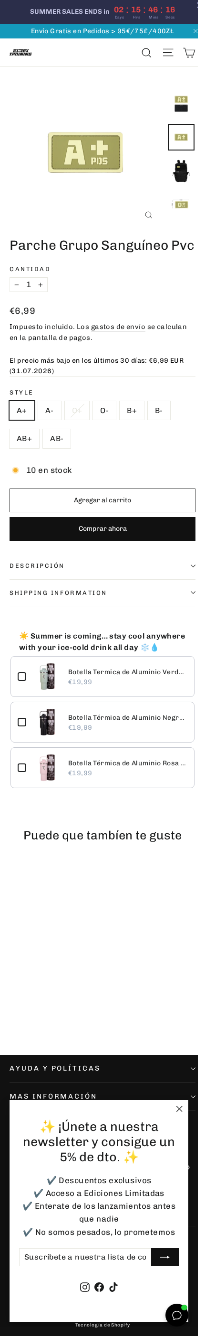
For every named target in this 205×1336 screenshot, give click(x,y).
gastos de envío (118, 326)
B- (159, 410)
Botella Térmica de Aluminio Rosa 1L (127, 763)
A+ (22, 410)
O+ (77, 410)
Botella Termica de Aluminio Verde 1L (127, 672)
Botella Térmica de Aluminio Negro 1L (127, 718)
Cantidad (30, 269)
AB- (56, 438)
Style (22, 392)
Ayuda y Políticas (55, 1068)
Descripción (37, 565)
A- (49, 410)
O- (104, 410)
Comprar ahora (103, 529)
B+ (132, 410)
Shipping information (58, 592)
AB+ (24, 438)
